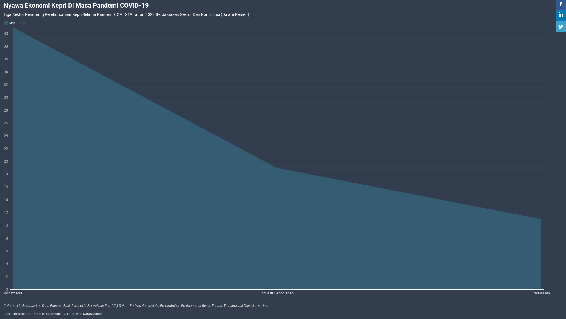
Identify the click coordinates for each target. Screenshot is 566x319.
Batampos (53, 314)
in (561, 14)
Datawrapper (92, 314)
